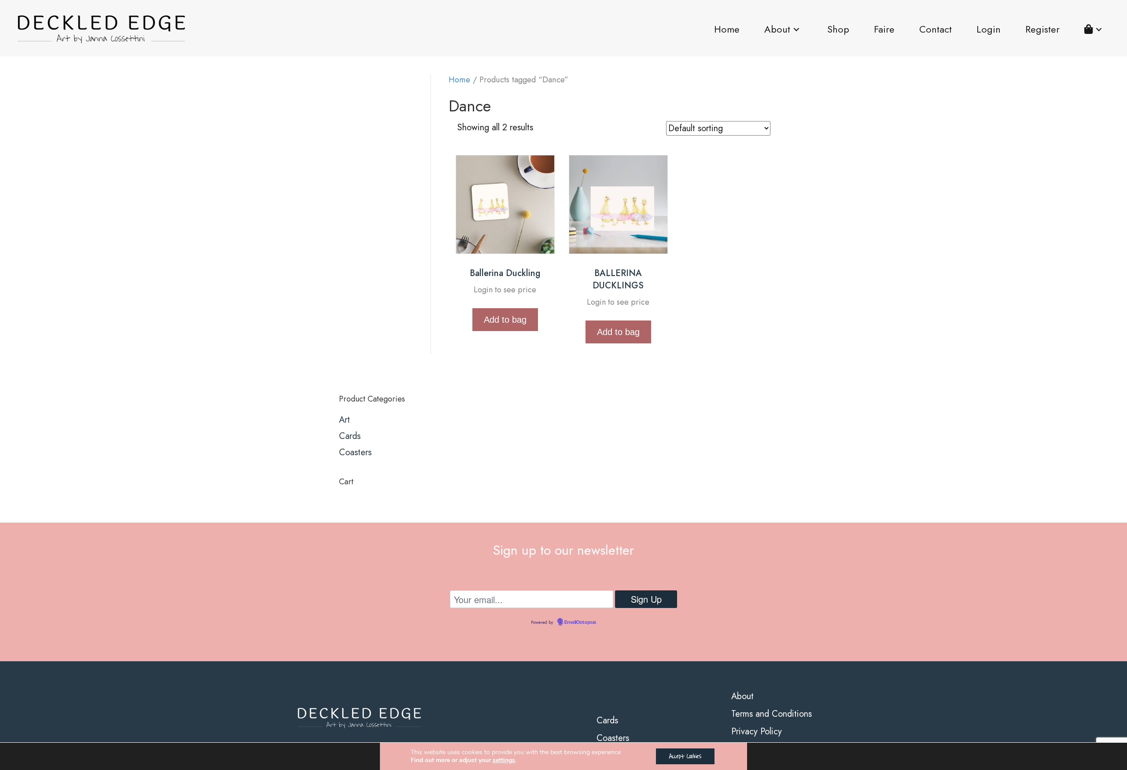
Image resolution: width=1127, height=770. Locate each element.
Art (344, 419)
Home (459, 79)
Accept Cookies (685, 756)
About (742, 696)
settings (504, 760)
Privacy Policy (756, 731)
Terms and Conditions (771, 713)
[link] (727, 29)
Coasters (355, 452)
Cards (350, 436)
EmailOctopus (580, 622)
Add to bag (505, 319)
